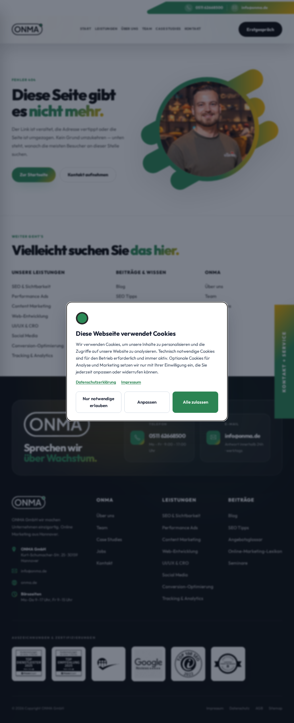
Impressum (131, 382)
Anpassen (146, 402)
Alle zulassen (195, 402)
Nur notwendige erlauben (98, 402)
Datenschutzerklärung (96, 382)
